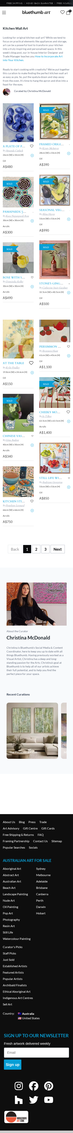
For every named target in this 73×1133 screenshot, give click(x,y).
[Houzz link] (21, 1105)
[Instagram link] (21, 1091)
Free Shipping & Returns (18, 834)
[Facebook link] (36, 1091)
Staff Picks (9, 953)
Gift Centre (30, 828)
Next (58, 549)
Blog (22, 822)
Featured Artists (13, 972)
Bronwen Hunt (50, 351)
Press (32, 822)
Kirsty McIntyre (50, 148)
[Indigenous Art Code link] (36, 1117)
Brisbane (42, 887)
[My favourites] (62, 12)
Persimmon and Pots (56, 347)
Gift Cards (48, 828)
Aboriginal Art (12, 868)
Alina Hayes (48, 214)
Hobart (40, 913)
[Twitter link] (36, 1105)
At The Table (13, 363)
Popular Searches (14, 847)
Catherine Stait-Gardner (55, 287)
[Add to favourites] (32, 146)
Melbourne (43, 875)
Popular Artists (12, 978)
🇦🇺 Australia (26, 1013)
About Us (9, 822)
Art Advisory (11, 828)
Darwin (41, 907)
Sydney (40, 868)
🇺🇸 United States (29, 1018)
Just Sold (8, 959)
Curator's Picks (12, 947)
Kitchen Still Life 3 (18, 501)
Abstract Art (11, 875)
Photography (11, 919)
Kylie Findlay (13, 367)
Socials (33, 847)
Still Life (8, 932)
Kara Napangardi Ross (17, 216)
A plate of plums (16, 146)
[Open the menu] (4, 12)
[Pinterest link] (51, 1091)
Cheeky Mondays (53, 412)
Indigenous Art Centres (18, 998)
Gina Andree (12, 440)
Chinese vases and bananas (25, 436)
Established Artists (15, 966)
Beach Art (9, 887)
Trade (43, 822)
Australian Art (12, 881)
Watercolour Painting (17, 938)
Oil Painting (10, 907)
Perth (39, 900)
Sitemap (56, 841)
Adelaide (42, 881)
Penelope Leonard (15, 505)
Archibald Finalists (15, 985)
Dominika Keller (14, 281)
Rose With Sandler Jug (21, 277)
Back (15, 549)
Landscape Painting (15, 894)
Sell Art (7, 1004)
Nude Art (9, 900)
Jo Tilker (46, 416)
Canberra (42, 894)
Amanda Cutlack (14, 150)
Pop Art (8, 913)
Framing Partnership (16, 841)
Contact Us (40, 841)
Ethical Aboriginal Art (17, 991)
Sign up (12, 1065)
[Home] (36, 12)
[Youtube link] (51, 1105)
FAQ (41, 834)
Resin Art (9, 926)
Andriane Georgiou (52, 482)
